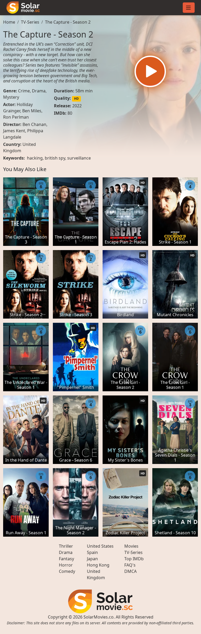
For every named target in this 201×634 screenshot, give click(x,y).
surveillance (79, 158)
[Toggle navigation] (189, 7)
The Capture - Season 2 (68, 22)
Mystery (11, 97)
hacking (35, 158)
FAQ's (130, 565)
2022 (77, 106)
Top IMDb (134, 559)
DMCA (130, 571)
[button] (150, 71)
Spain (92, 552)
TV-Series (30, 22)
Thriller (66, 546)
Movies (131, 546)
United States (100, 546)
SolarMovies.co (98, 617)
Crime (24, 91)
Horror (66, 565)
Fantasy (66, 559)
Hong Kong (98, 565)
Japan (92, 559)
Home (9, 22)
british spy (55, 158)
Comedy (67, 571)
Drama (39, 91)
